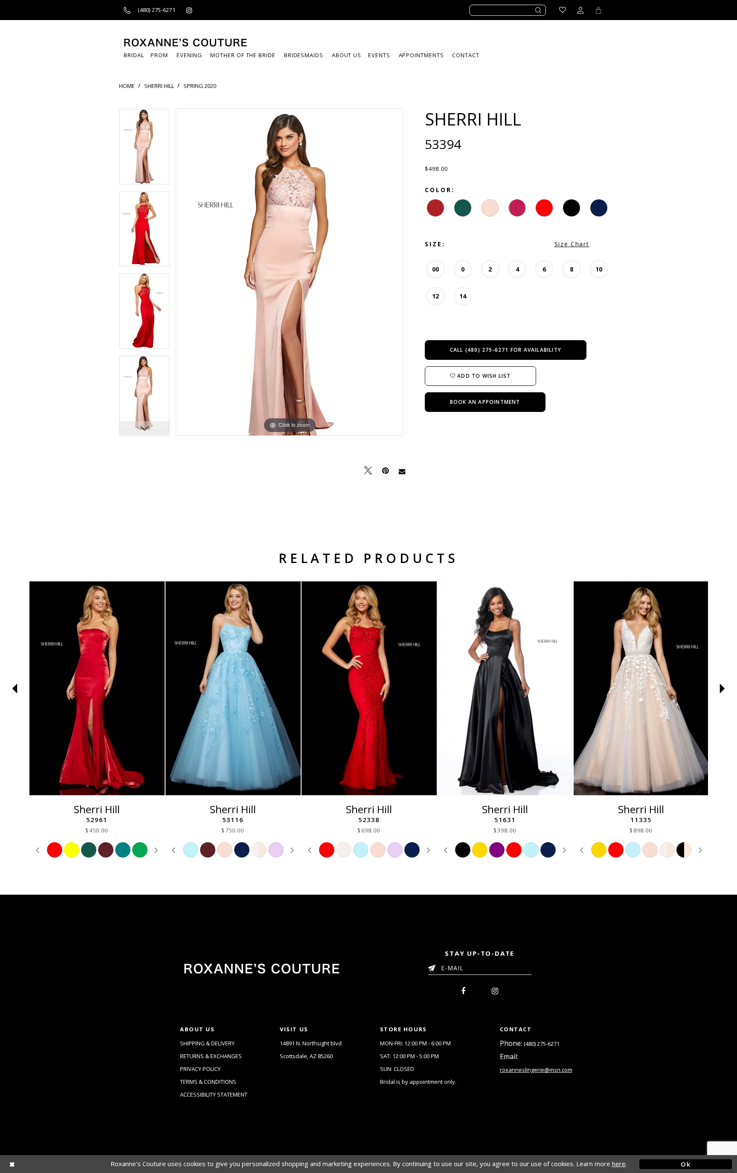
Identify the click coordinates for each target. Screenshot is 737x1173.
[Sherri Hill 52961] (97, 688)
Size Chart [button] (571, 244)
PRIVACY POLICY (200, 1069)
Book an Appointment (485, 402)
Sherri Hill (159, 85)
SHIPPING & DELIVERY (207, 1043)
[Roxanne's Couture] (185, 42)
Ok (686, 1163)
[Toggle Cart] (598, 10)
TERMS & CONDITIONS (208, 1081)
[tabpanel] (144, 149)
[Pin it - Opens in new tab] (385, 470)
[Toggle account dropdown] (580, 10)
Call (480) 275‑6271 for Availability (505, 349)
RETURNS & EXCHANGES (211, 1056)
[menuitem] (379, 55)
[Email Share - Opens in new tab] (402, 471)
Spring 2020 (199, 85)
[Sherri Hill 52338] (369, 688)
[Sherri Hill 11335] (641, 688)
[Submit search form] (538, 10)
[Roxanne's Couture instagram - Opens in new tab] (189, 10)
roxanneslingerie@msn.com (536, 1070)
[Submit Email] (433, 966)
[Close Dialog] (51, 1163)
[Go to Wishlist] (562, 10)
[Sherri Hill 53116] (233, 688)
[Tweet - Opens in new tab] (368, 470)
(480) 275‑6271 (542, 1044)
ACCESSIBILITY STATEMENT (213, 1094)
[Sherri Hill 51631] (505, 688)
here (619, 1163)
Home (127, 85)
